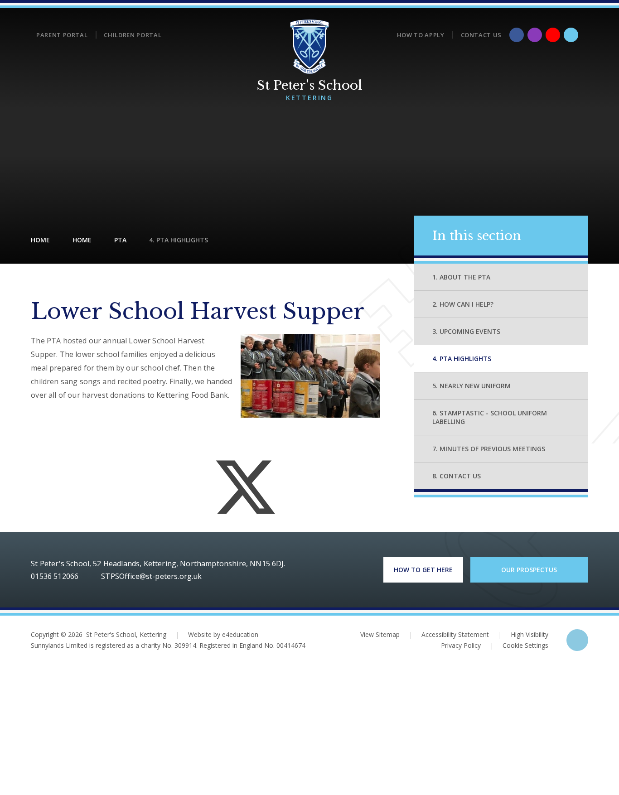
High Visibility (529, 634)
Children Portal (132, 35)
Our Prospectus (529, 569)
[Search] (571, 35)
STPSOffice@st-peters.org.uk (151, 576)
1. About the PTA (461, 277)
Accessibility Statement (455, 634)
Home (40, 240)
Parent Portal (61, 35)
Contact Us (481, 35)
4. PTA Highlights (178, 240)
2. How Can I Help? (462, 304)
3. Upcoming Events (466, 331)
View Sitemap (380, 634)
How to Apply (421, 35)
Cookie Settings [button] (519, 645)
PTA (120, 240)
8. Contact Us (456, 476)
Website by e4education (223, 634)
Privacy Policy (461, 645)
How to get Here (423, 569)
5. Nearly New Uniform (471, 385)
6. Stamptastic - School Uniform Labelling (489, 417)
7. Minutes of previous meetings (488, 448)
